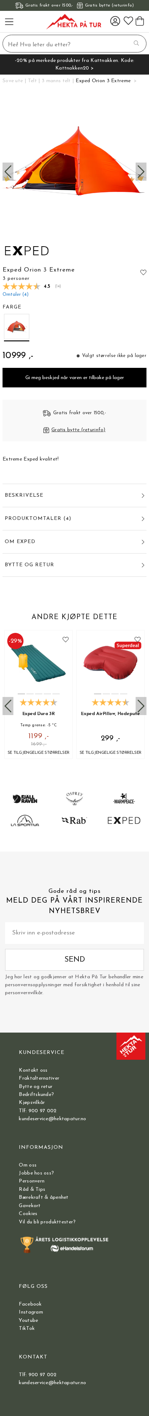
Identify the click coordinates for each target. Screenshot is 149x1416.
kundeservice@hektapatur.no (52, 1119)
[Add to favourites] (143, 272)
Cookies (28, 1214)
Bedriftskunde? (36, 1094)
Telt (32, 81)
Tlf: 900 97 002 (37, 1111)
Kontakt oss (33, 1070)
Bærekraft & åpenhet (43, 1197)
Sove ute (13, 81)
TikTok (27, 1328)
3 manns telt (56, 81)
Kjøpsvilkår (32, 1102)
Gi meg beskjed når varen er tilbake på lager (74, 378)
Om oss (28, 1165)
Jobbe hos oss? (36, 1173)
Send (74, 959)
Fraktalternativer (39, 1078)
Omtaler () (16, 295)
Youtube (28, 1320)
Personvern (31, 1181)
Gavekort (30, 1206)
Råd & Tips (32, 1189)
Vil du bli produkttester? (47, 1222)
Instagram (31, 1312)
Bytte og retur (35, 1086)
